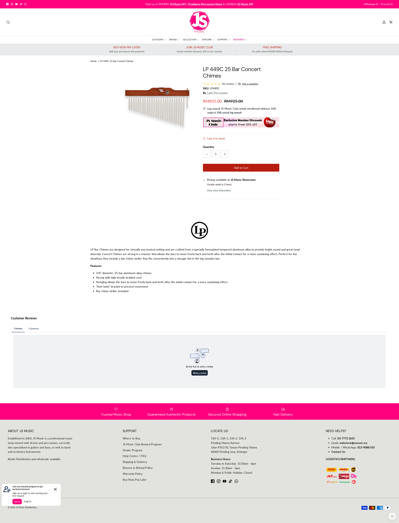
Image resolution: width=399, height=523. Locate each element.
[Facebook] (7, 4)
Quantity (208, 147)
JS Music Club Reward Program (142, 444)
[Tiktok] (21, 4)
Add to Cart (241, 167)
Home (93, 61)
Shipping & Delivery (135, 462)
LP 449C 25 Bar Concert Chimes (117, 61)
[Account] (383, 22)
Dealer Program (132, 450)
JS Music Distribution (26, 507)
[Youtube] (16, 4)
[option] (158, 106)
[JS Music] (199, 22)
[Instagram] (12, 4)
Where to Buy (131, 438)
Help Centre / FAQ (134, 456)
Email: (349, 443)
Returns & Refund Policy (138, 467)
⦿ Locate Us (387, 4)
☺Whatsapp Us (370, 4)
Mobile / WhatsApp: (353, 447)
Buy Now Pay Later (135, 479)
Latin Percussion (217, 93)
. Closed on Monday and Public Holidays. (210, 4)
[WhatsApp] (25, 4)
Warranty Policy (132, 473)
